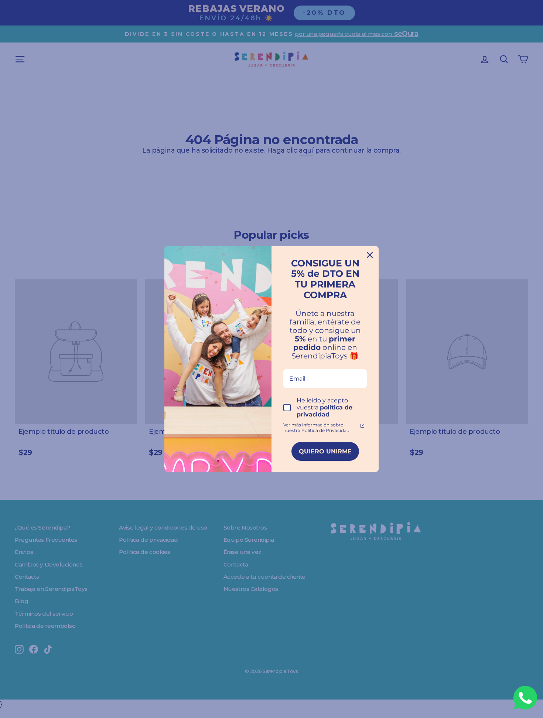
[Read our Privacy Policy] (362, 425)
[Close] (370, 255)
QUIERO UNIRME (325, 451)
